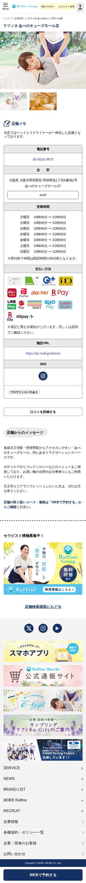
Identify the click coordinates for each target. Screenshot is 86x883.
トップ (6, 18)
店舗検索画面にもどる (43, 607)
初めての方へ (48, 6)
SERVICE (11, 768)
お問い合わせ (14, 854)
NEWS (9, 779)
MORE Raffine (15, 800)
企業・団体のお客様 (19, 843)
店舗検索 (18, 18)
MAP (43, 195)
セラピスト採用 (66, 6)
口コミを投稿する (43, 412)
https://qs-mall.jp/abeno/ (43, 353)
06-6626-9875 (43, 159)
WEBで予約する (43, 875)
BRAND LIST (14, 789)
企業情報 (10, 822)
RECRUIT (11, 811)
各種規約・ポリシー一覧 (23, 832)
